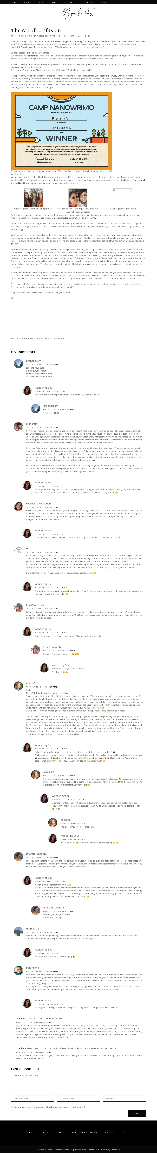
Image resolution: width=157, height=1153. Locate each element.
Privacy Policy (80, 1150)
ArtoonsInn (115, 1150)
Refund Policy (93, 1150)
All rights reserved (44, 1150)
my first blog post (88, 41)
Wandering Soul (44, 387)
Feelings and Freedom (39, 503)
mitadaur (31, 424)
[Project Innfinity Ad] (72, 315)
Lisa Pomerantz (35, 605)
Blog (60, 1132)
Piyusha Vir (55, 36)
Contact (109, 1132)
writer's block (48, 338)
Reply (55, 364)
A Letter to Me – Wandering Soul (45, 1018)
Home (32, 1132)
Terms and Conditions (63, 1150)
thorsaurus (32, 928)
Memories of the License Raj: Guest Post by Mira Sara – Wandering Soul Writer (72, 1048)
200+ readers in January (106, 75)
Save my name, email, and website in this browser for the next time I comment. (49, 1107)
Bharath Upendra (36, 853)
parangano (32, 967)
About (46, 1132)
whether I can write (35, 55)
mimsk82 (31, 683)
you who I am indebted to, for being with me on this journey (68, 218)
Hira (28, 548)
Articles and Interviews (84, 1132)
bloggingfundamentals (28, 338)
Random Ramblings (38, 36)
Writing (60, 338)
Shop (125, 1132)
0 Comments (68, 36)
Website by (105, 1150)
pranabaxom (33, 360)
